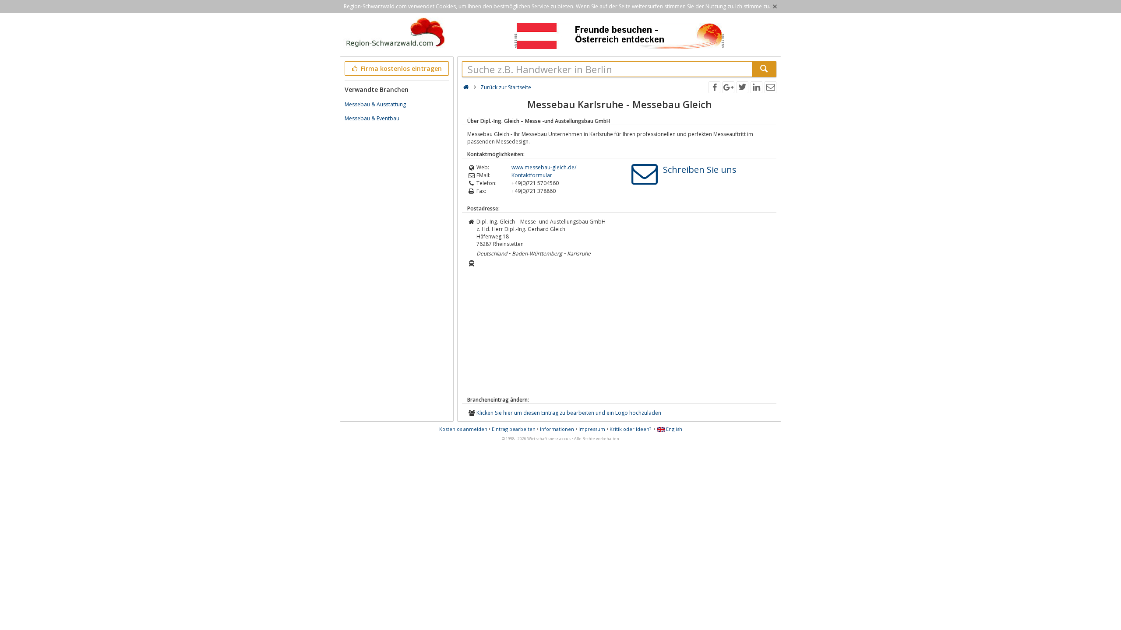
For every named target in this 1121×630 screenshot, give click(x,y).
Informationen (557, 429)
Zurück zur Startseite (505, 87)
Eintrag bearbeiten (514, 429)
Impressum (591, 429)
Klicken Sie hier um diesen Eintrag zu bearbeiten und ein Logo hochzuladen (568, 412)
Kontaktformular (531, 175)
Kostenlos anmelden (463, 429)
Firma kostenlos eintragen (400, 68)
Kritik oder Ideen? (630, 429)
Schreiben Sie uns (700, 169)
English (673, 429)
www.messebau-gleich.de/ (543, 167)
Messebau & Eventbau (372, 118)
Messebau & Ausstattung (375, 104)
